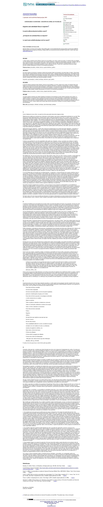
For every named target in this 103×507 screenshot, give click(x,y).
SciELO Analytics (68, 18)
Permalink (67, 43)
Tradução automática (69, 30)
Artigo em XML (68, 24)
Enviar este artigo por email (70, 32)
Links (69, 465)
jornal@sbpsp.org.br (51, 505)
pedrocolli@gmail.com (27, 51)
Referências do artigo (69, 25)
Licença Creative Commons (71, 499)
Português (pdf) (68, 22)
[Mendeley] (64, 39)
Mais (66, 39)
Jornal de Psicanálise (30, 14)
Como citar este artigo (69, 27)
